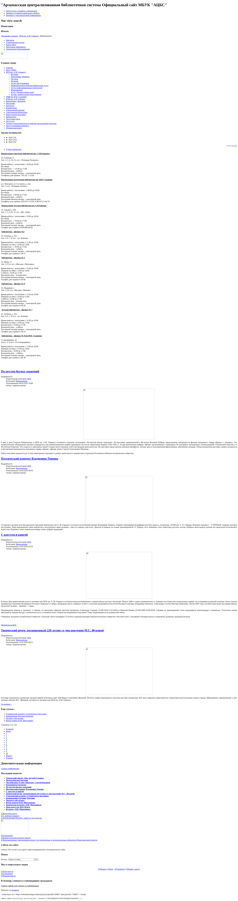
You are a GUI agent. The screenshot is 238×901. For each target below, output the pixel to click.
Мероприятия (16, 90)
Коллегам (10, 106)
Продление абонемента (16, 47)
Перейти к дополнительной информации (23, 15)
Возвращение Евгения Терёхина (19, 716)
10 (7, 754)
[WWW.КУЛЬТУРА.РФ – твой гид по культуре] (21, 818)
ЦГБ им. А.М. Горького (29, 36)
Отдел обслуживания (20, 83)
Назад (8, 731)
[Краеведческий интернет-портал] (16, 838)
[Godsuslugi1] (7, 874)
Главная (9, 68)
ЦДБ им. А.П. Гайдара (15, 99)
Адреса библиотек (13, 149)
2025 (9, 140)
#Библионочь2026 (8, 625)
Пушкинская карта (14, 128)
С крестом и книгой (14, 534)
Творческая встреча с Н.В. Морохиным (23, 805)
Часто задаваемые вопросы (17, 126)
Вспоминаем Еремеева (16, 785)
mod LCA (234, 145)
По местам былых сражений (20, 371)
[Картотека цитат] (9, 814)
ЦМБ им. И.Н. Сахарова (16, 97)
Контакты (10, 40)
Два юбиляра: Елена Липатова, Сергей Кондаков (28, 783)
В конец (9, 758)
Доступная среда (13, 119)
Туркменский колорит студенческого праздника (26, 714)
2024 (9, 142)
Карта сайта (11, 45)
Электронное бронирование (18, 49)
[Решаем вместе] (8, 876)
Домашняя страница (9, 36)
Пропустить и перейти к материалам (21, 11)
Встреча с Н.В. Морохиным (18, 809)
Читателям (10, 103)
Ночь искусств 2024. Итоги (18, 807)
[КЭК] (49, 840)
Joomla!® (15, 890)
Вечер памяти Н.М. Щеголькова (19, 721)
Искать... (4, 859)
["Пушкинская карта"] (14, 833)
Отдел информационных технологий (26, 88)
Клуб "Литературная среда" (22, 92)
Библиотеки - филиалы (15, 101)
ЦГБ (29, 379)
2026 (9, 137)
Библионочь (11, 117)
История (14, 74)
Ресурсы (14, 79)
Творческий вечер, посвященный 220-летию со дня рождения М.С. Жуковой (52, 630)
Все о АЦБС (11, 70)
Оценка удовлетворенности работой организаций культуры (31, 123)
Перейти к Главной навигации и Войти (23, 13)
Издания (14, 81)
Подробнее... (6, 704)
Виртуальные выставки (16, 115)
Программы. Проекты (20, 77)
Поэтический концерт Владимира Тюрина (29, 458)
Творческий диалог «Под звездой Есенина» (25, 778)
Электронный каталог (15, 42)
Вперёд (9, 756)
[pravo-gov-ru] (7, 871)
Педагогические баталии (17, 780)
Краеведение (11, 108)
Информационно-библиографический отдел (29, 86)
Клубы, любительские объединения (26, 94)
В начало (10, 729)
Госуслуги (10, 121)
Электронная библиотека (16, 112)
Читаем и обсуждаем (14, 718)
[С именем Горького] (10, 816)
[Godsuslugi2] (7, 836)
